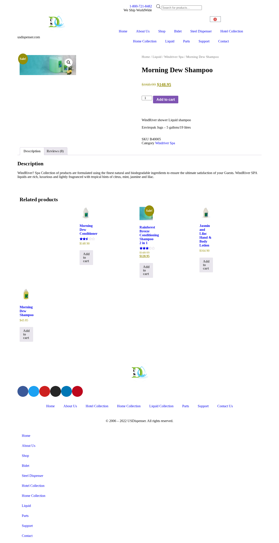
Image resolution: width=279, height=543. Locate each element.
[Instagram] (55, 391)
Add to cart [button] (86, 257)
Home (123, 31)
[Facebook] (22, 391)
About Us (143, 31)
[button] (69, 62)
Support (204, 41)
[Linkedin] (66, 391)
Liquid (169, 41)
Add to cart (166, 99)
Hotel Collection (231, 31)
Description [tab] (32, 151)
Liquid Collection (161, 406)
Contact (223, 41)
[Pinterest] (77, 391)
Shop (161, 31)
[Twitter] (33, 391)
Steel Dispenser (201, 31)
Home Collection (145, 41)
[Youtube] (44, 391)
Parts (186, 41)
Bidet (178, 31)
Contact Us (225, 406)
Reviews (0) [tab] (55, 151)
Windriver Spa (174, 57)
